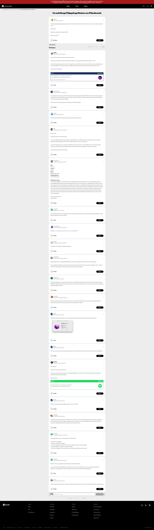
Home (8, 9)
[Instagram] (142, 505)
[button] (103, 20)
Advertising (52, 512)
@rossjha (54, 133)
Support (73, 506)
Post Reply (99, 494)
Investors (52, 515)
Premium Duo (96, 509)
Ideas (85, 6)
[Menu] (151, 6)
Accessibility (40, 527)
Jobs (29, 509)
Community (8, 6)
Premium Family (97, 512)
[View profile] (52, 19)
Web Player (74, 509)
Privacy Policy (19, 527)
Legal (4, 527)
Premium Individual (97, 506)
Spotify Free (96, 518)
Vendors (51, 518)
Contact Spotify (75, 515)
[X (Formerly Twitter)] (145, 505)
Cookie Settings (27, 527)
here (76, 141)
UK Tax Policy (55, 527)
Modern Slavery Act (47, 527)
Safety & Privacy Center (11, 527)
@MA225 (54, 57)
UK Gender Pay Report (64, 527)
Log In (147, 6)
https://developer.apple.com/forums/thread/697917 (67, 230)
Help (68, 6)
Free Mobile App (75, 512)
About (29, 506)
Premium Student (97, 515)
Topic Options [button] (52, 44)
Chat (76, 6)
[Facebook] (149, 505)
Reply (100, 40)
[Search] (144, 6)
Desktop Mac (16, 9)
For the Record (31, 512)
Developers (52, 509)
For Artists (52, 506)
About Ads (34, 527)
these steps (85, 2)
